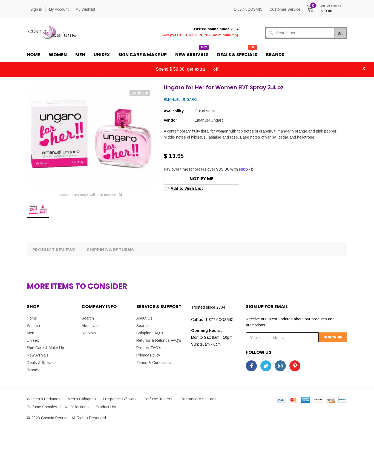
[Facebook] (251, 365)
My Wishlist (85, 9)
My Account (59, 9)
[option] (91, 136)
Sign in (36, 9)
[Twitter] (265, 365)
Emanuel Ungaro (180, 99)
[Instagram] (280, 365)
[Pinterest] (294, 365)
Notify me (201, 179)
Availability (174, 111)
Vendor (170, 120)
